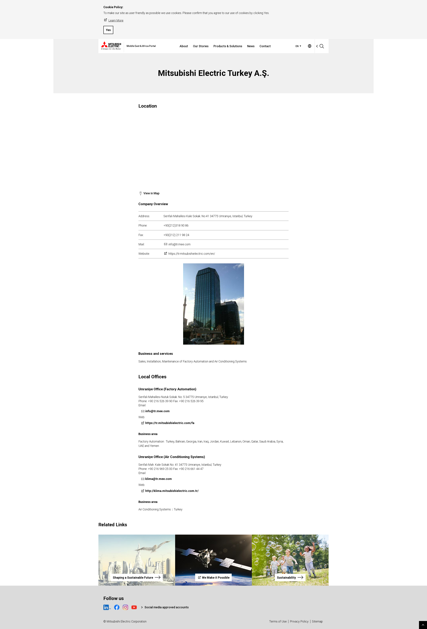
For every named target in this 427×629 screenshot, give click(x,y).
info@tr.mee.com (179, 244)
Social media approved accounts (166, 607)
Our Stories (200, 46)
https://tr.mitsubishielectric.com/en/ (191, 253)
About (184, 46)
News (251, 46)
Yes (108, 30)
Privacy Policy (299, 621)
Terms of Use (278, 621)
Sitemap (317, 621)
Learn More (115, 20)
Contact (265, 46)
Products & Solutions (228, 46)
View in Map (151, 193)
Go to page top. (423, 625)
